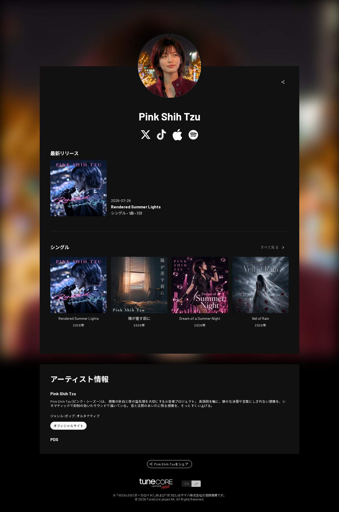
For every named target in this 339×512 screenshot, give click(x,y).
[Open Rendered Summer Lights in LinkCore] (78, 188)
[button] (283, 82)
